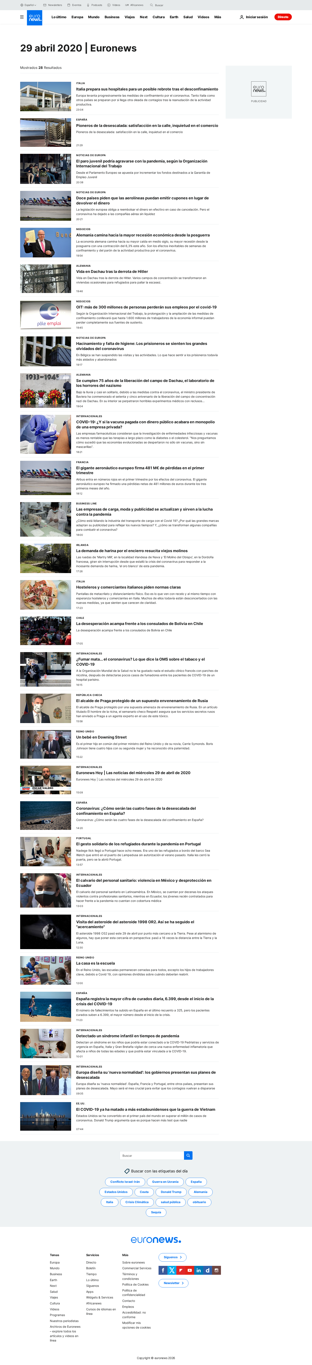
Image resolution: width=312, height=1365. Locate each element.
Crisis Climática (137, 1202)
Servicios (92, 1255)
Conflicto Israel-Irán (125, 1182)
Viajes (130, 17)
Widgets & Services (99, 1297)
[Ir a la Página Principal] (34, 17)
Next (144, 17)
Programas (57, 1315)
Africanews (93, 1303)
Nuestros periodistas (64, 1321)
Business (112, 17)
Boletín (91, 1268)
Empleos (128, 1306)
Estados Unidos (116, 1192)
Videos (203, 17)
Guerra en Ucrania (165, 1182)
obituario (199, 1202)
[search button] (151, 5)
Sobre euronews (133, 1262)
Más (125, 1255)
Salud (188, 17)
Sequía (156, 1212)
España (196, 1182)
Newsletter (172, 1283)
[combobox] (173, 5)
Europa (77, 17)
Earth (174, 17)
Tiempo (91, 1274)
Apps (89, 1291)
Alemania (200, 1192)
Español (29, 5)
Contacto (128, 1301)
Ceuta (144, 1192)
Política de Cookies (135, 1284)
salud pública (170, 1202)
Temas (54, 1255)
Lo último (59, 17)
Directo (283, 17)
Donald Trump (171, 1192)
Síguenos (92, 1285)
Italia (109, 1202)
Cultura (159, 17)
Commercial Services (136, 1268)
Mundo (93, 17)
